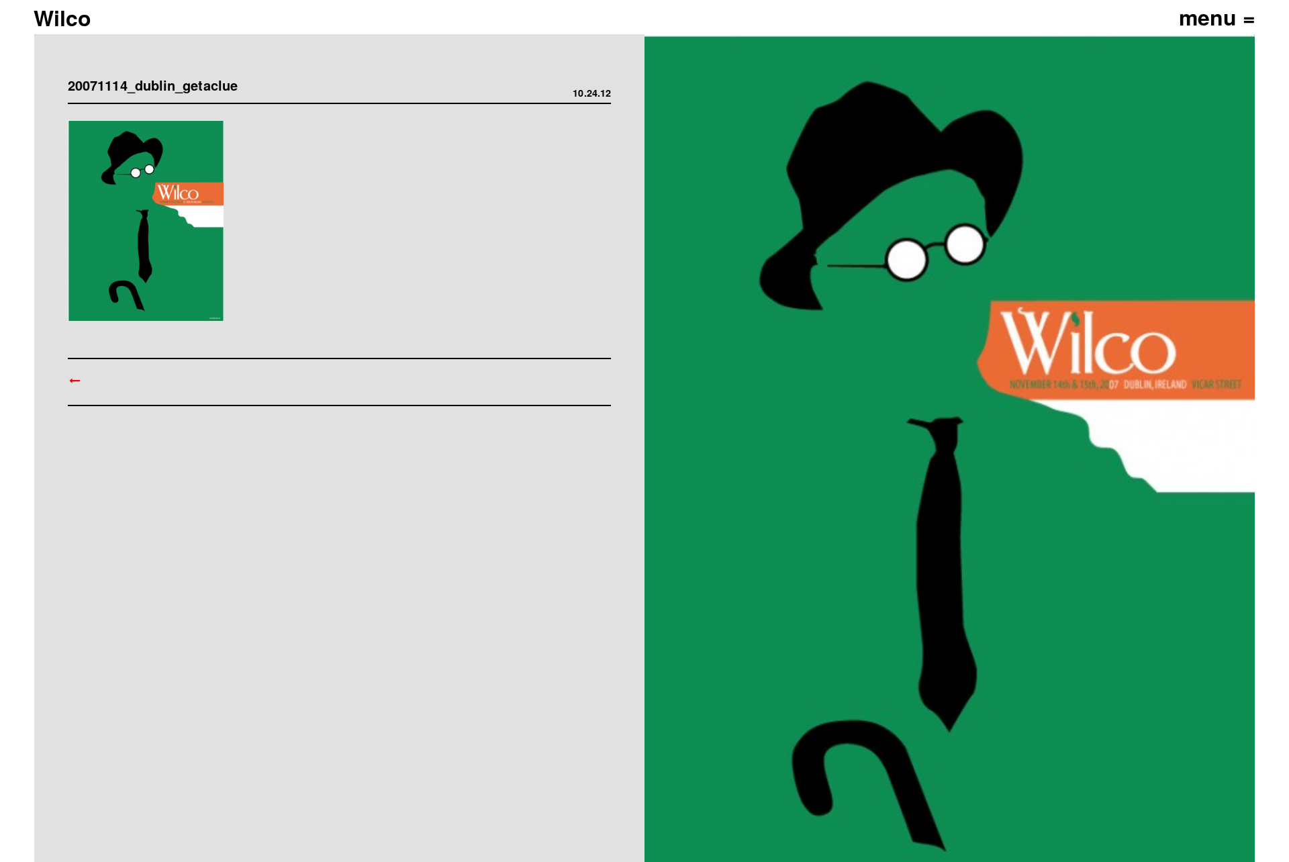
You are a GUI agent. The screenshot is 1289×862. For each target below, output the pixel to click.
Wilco (62, 17)
